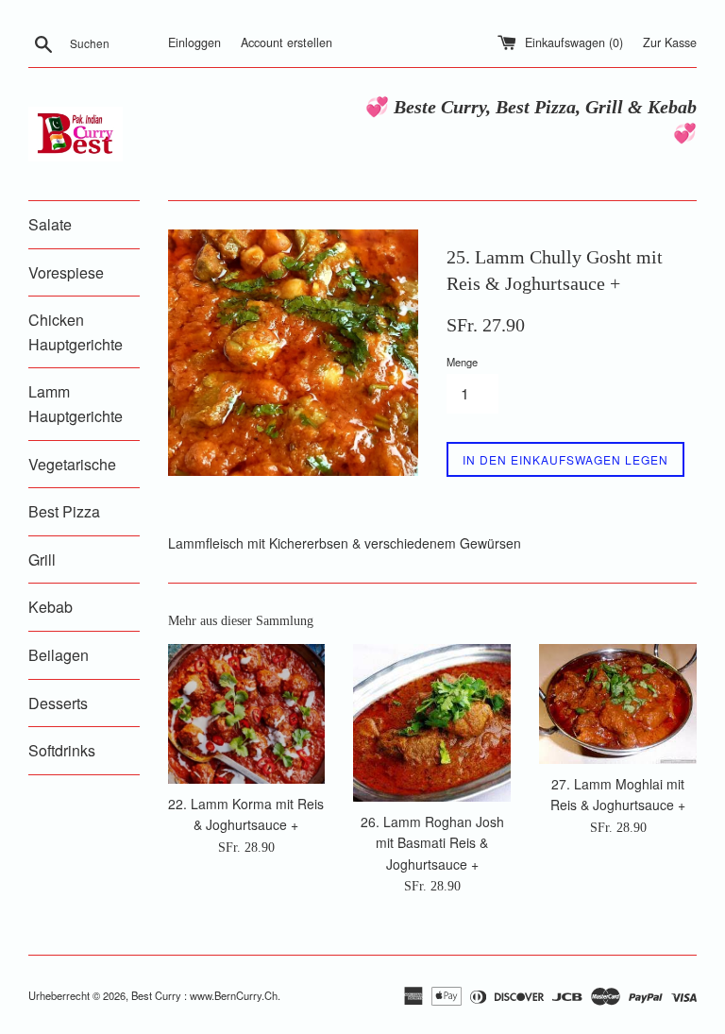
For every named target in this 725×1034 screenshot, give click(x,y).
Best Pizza (64, 511)
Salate (50, 224)
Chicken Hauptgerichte (75, 332)
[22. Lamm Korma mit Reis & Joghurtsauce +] (247, 713)
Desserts (58, 703)
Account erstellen (286, 42)
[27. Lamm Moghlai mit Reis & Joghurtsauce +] (618, 704)
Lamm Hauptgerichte (75, 404)
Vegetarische (72, 464)
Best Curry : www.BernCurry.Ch (204, 995)
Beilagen (58, 655)
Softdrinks (61, 750)
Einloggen (194, 42)
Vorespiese (66, 272)
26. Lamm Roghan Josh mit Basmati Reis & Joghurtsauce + (432, 842)
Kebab (50, 607)
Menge (462, 361)
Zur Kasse (670, 42)
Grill (42, 559)
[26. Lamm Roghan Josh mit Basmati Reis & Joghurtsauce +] (432, 723)
